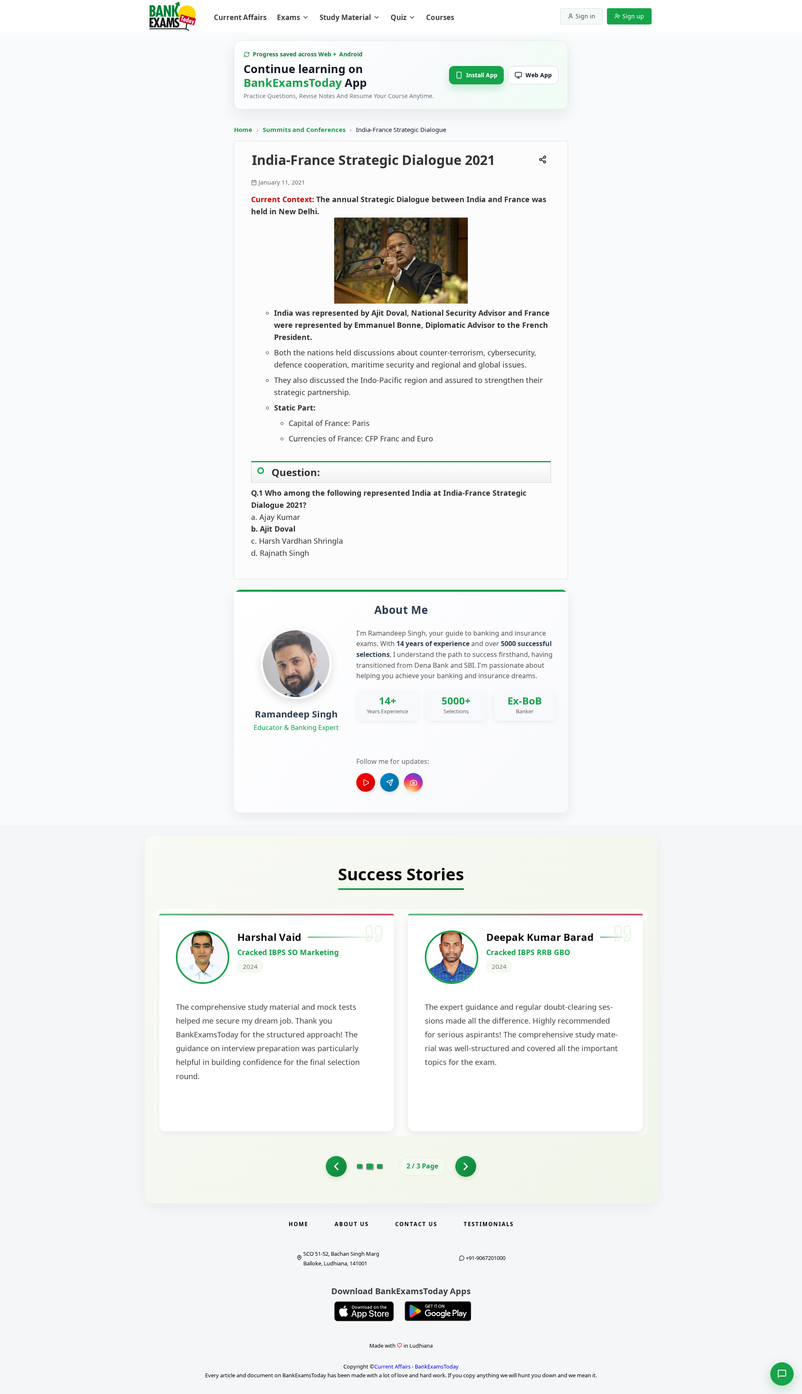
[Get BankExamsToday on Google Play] (437, 1311)
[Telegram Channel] (389, 782)
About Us (352, 1224)
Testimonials (489, 1224)
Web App (538, 75)
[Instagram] (413, 782)
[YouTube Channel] (365, 782)
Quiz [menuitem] (398, 17)
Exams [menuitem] (288, 17)
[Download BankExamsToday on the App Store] (364, 1311)
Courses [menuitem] (440, 17)
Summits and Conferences (305, 129)
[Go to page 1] (336, 1166)
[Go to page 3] (380, 1166)
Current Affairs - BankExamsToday (416, 1366)
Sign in (585, 16)
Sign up (633, 16)
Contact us (416, 1224)
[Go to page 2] (369, 1166)
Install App (481, 75)
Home (243, 129)
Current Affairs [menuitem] (240, 17)
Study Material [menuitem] (345, 17)
